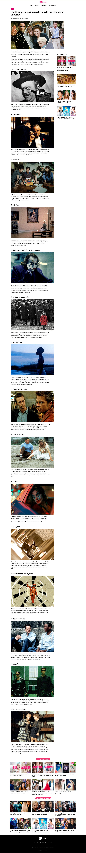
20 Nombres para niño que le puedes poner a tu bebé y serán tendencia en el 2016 (66, 69)
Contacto (40, 850)
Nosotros (45, 850)
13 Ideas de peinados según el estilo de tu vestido (65, 101)
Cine (12, 9)
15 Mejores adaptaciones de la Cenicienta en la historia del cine (66, 118)
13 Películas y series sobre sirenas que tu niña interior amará (66, 85)
